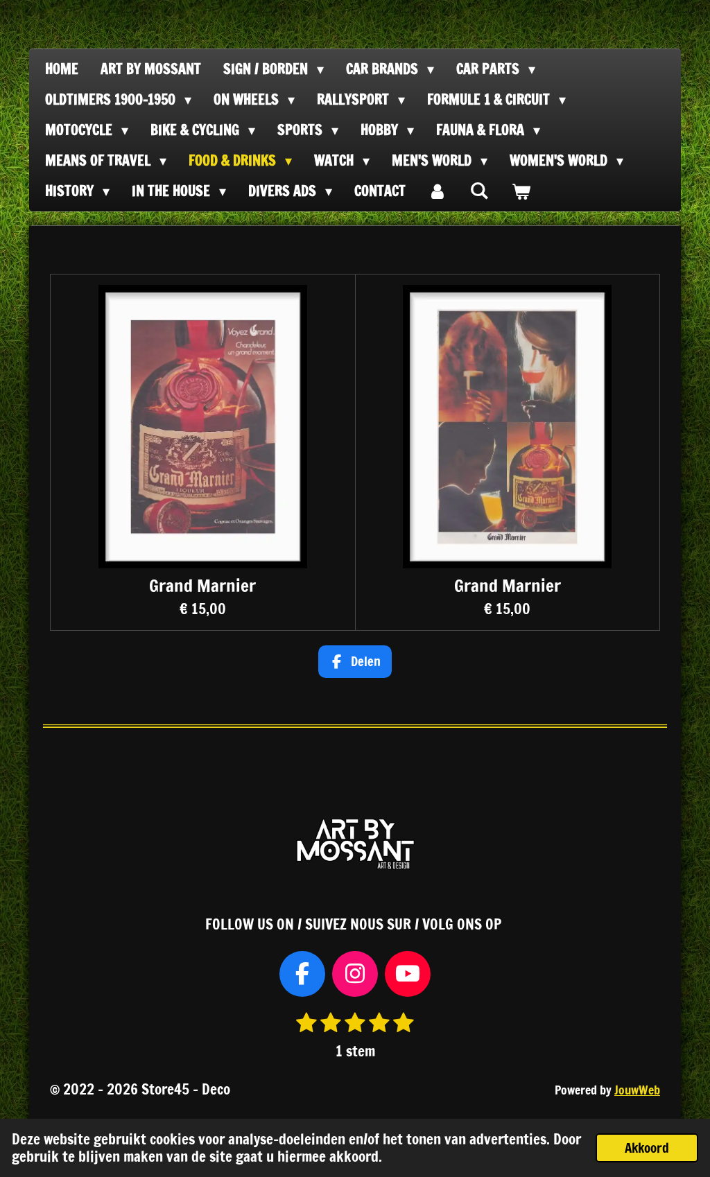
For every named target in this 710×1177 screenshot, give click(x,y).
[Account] (437, 191)
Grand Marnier (202, 585)
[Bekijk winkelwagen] (521, 191)
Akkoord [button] (647, 1147)
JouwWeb (637, 1090)
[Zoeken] (479, 190)
